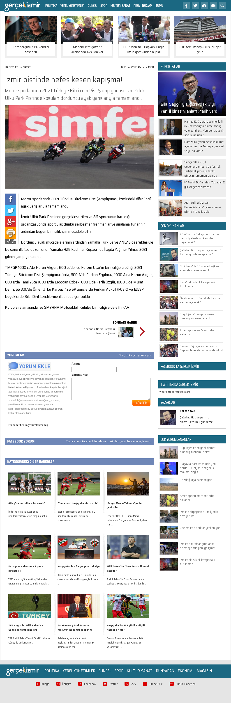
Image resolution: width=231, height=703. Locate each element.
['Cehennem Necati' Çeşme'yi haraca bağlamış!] (126, 338)
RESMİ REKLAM (143, 5)
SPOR (103, 5)
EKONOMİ (185, 671)
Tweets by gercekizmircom (174, 392)
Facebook (90, 684)
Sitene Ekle (156, 684)
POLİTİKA (51, 5)
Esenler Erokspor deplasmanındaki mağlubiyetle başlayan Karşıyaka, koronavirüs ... (125, 643)
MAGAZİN (204, 671)
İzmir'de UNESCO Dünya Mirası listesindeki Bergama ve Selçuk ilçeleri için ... (127, 520)
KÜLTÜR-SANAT (120, 5)
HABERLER (11, 67)
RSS (133, 684)
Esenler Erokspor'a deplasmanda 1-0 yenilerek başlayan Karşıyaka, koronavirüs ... (76, 516)
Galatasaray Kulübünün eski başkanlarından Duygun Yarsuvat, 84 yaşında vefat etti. (76, 643)
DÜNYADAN (165, 671)
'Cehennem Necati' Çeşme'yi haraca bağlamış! (99, 331)
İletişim (66, 684)
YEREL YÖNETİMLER (72, 5)
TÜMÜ (159, 5)
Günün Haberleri (186, 684)
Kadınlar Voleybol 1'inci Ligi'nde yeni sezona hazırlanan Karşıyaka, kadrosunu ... (78, 579)
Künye (45, 684)
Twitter (113, 684)
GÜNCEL (92, 5)
